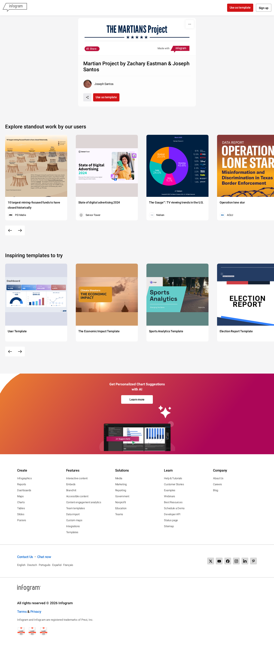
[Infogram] (15, 7)
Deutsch (32, 565)
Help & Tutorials (173, 478)
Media (118, 478)
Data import (73, 514)
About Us (218, 478)
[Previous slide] (10, 230)
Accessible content (77, 496)
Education (121, 508)
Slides (20, 514)
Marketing (121, 484)
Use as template (240, 7)
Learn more (137, 399)
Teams (119, 514)
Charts (21, 502)
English (21, 565)
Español (56, 565)
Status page (171, 520)
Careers (217, 484)
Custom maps (74, 520)
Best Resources (173, 502)
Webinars (169, 496)
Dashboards (24, 490)
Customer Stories (174, 484)
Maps (20, 496)
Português (45, 565)
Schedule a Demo (174, 508)
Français (68, 565)
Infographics (24, 478)
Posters (21, 520)
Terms (22, 612)
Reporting (120, 490)
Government (122, 496)
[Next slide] (20, 230)
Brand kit (71, 490)
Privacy (35, 612)
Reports (21, 484)
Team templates (75, 508)
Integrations (73, 526)
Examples (169, 490)
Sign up (263, 8)
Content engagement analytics (83, 502)
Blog (215, 490)
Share (93, 48)
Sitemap (169, 526)
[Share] (87, 97)
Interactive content (77, 478)
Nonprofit (120, 502)
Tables (21, 508)
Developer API (172, 514)
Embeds (71, 484)
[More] (190, 24)
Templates (72, 532)
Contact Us (25, 557)
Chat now (44, 557)
